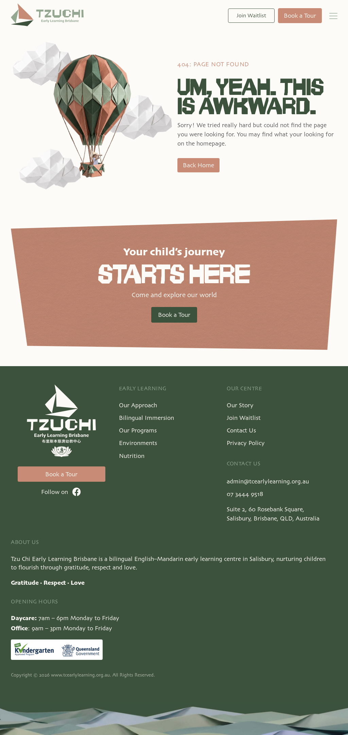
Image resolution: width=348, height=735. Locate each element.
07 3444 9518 (245, 493)
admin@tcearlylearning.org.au (268, 481)
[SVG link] (47, 14)
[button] (334, 15)
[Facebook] (76, 491)
